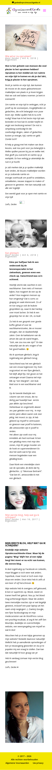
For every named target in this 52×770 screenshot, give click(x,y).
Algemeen (11, 59)
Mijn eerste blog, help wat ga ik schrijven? (22, 516)
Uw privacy (38, 763)
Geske (15, 58)
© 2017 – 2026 (24, 756)
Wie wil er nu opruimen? (18, 56)
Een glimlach (12, 253)
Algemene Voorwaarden (17, 763)
